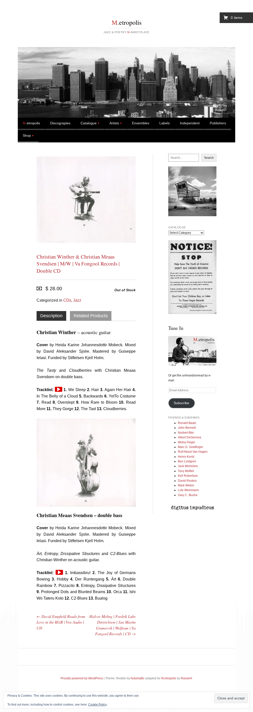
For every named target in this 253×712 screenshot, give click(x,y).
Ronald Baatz (187, 423)
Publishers (218, 123)
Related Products (91, 315)
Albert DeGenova (189, 437)
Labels (164, 123)
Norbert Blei (186, 432)
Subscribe (181, 403)
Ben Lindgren (187, 461)
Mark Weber (186, 485)
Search (209, 157)
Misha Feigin (186, 442)
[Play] (58, 389)
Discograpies (60, 123)
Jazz (77, 300)
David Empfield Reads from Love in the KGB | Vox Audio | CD (61, 622)
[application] (58, 389)
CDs (67, 300)
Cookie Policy (97, 704)
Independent (190, 123)
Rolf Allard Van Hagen (193, 451)
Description (51, 315)
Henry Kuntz (186, 456)
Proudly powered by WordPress (82, 678)
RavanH (186, 678)
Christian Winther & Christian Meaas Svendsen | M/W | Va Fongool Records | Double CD (78, 263)
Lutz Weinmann (188, 490)
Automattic (137, 678)
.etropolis (127, 22)
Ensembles (140, 123)
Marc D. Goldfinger (190, 447)
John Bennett (187, 427)
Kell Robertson (188, 475)
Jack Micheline (188, 466)
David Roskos (187, 480)
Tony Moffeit (186, 471)
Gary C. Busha (187, 495)
